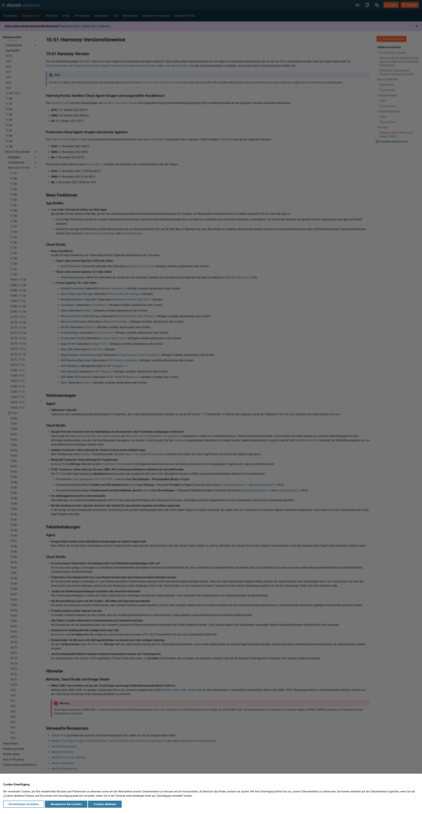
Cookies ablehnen (105, 804)
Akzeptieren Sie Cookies (66, 804)
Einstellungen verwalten (24, 804)
